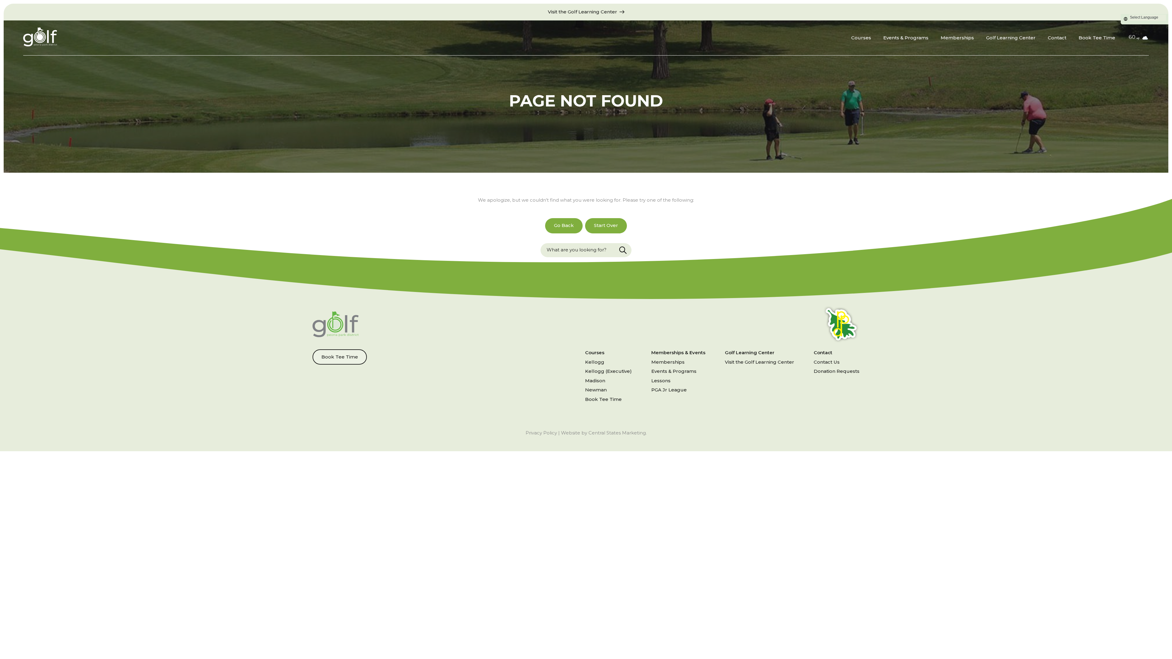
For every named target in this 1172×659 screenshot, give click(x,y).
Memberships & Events (678, 352)
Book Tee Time (1097, 38)
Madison (595, 381)
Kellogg (594, 362)
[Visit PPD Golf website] (336, 325)
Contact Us (827, 362)
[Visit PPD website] (841, 325)
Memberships (957, 38)
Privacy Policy (541, 433)
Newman (596, 390)
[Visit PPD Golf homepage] (40, 38)
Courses (861, 38)
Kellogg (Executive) (608, 371)
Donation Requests (836, 371)
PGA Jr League (669, 390)
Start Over (606, 225)
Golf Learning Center (1011, 38)
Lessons (661, 381)
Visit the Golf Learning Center (759, 362)
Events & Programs (905, 38)
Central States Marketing (617, 433)
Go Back (564, 225)
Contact (1057, 38)
